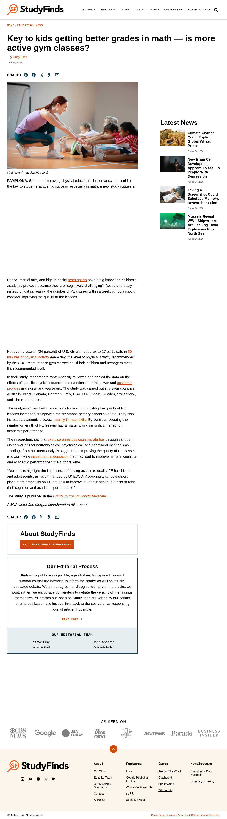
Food (125, 9)
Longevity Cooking (202, 781)
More (153, 9)
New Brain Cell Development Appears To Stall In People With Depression (204, 167)
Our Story (100, 771)
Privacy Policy (158, 815)
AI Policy (99, 799)
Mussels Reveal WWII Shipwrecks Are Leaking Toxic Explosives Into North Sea (203, 224)
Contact (99, 793)
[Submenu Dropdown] (159, 10)
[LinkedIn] (54, 779)
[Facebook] (38, 779)
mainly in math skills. (71, 420)
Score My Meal (135, 799)
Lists (139, 9)
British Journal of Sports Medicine (79, 496)
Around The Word (169, 771)
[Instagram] (22, 779)
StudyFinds (20, 56)
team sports (77, 280)
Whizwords (165, 790)
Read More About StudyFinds (47, 544)
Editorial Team (103, 777)
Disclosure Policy (175, 815)
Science (89, 9)
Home (11, 25)
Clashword (165, 777)
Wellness (108, 9)
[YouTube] (30, 779)
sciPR (130, 793)
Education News (30, 25)
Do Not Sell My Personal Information (202, 815)
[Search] (216, 10)
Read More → (72, 619)
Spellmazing (166, 783)
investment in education (49, 456)
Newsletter (173, 9)
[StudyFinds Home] (35, 9)
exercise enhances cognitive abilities (76, 439)
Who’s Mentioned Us (139, 787)
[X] (46, 779)
